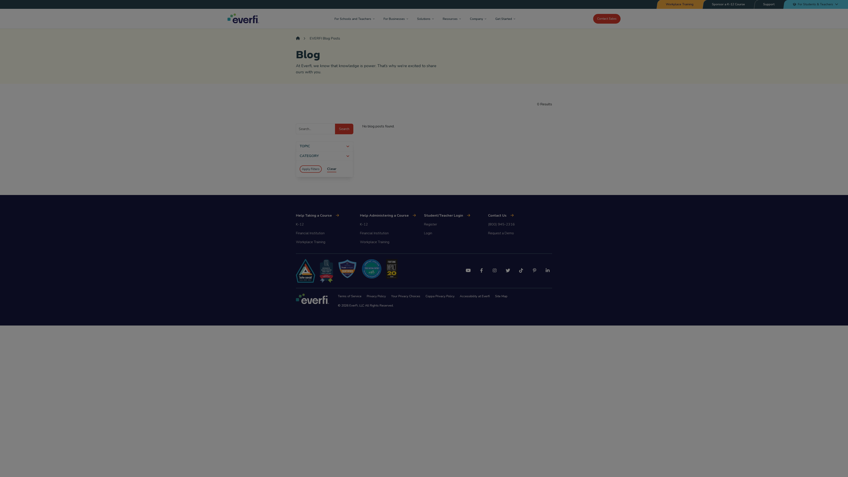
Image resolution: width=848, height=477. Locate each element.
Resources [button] (450, 19)
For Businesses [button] (394, 19)
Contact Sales (607, 19)
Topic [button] (305, 146)
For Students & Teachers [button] (815, 4)
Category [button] (309, 155)
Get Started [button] (503, 19)
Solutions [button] (423, 19)
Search (344, 129)
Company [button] (476, 19)
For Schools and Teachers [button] (353, 19)
